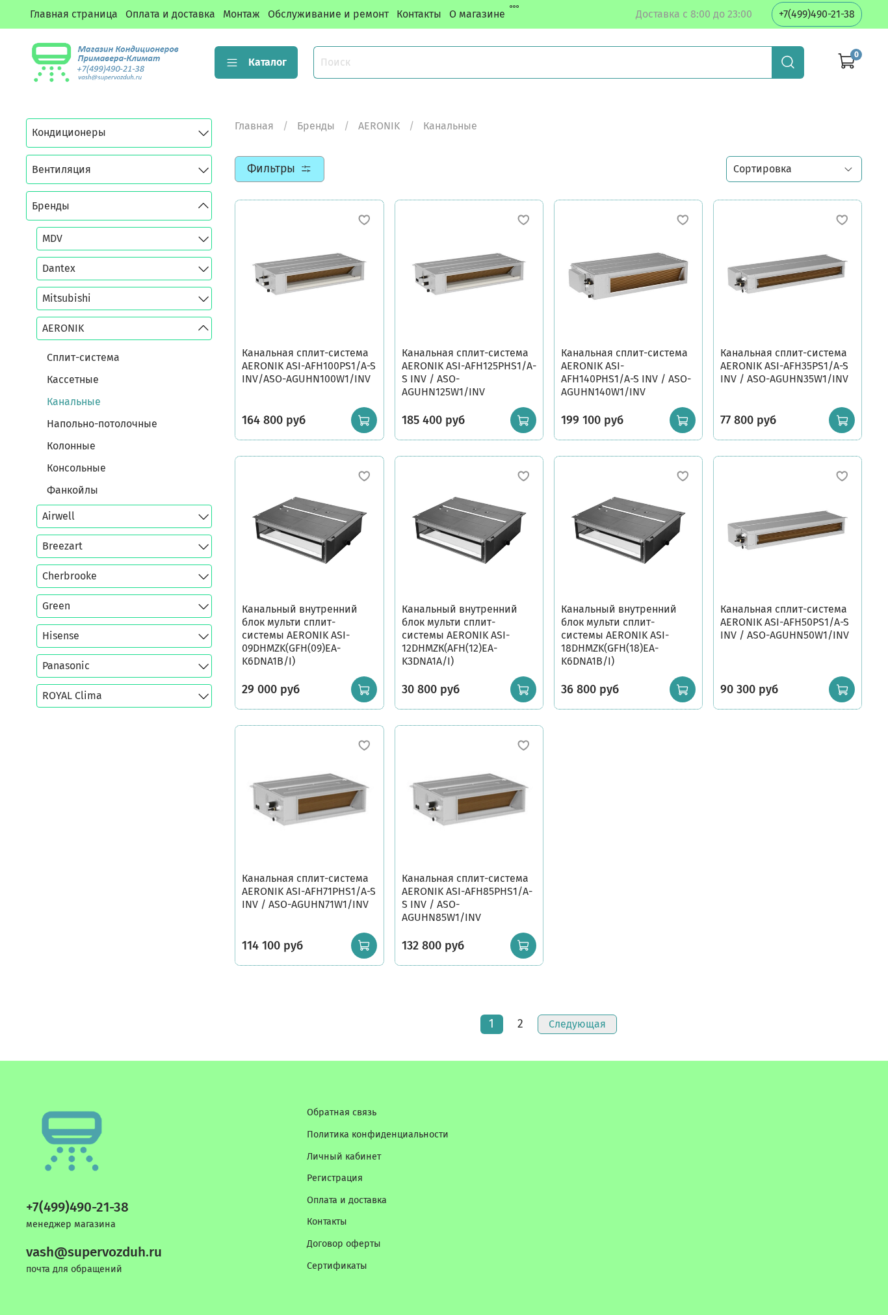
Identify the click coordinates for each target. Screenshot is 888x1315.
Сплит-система (83, 357)
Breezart (62, 546)
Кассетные (73, 379)
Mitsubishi (66, 298)
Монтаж (241, 14)
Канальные (74, 401)
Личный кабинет (344, 1156)
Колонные (71, 446)
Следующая (577, 1024)
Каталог (267, 62)
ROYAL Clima (72, 695)
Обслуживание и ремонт (328, 14)
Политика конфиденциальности (378, 1134)
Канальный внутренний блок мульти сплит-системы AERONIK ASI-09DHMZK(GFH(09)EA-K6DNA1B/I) (300, 635)
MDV (52, 238)
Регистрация (335, 1178)
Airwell (58, 516)
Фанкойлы (72, 490)
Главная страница (74, 14)
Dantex (58, 268)
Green (56, 606)
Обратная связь (341, 1112)
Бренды (316, 126)
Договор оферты (344, 1243)
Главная (254, 126)
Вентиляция (61, 169)
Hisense (60, 636)
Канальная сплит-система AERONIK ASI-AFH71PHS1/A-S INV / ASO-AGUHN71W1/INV (309, 891)
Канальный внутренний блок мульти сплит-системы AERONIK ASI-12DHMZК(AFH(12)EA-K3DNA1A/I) (459, 635)
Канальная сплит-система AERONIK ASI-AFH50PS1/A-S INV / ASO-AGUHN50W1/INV (784, 622)
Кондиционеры (69, 132)
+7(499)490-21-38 (817, 14)
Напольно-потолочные (102, 424)
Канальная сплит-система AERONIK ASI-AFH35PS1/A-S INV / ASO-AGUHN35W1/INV (784, 366)
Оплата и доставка (170, 14)
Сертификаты (337, 1265)
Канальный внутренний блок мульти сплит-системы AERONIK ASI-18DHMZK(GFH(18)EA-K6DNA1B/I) (619, 635)
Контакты (419, 14)
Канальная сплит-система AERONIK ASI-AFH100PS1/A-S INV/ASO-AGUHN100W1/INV (309, 366)
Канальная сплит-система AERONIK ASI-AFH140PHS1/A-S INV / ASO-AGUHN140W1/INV (626, 372)
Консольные (76, 468)
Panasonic (66, 665)
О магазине (477, 14)
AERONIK (379, 126)
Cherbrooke (69, 576)
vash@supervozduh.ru (94, 1252)
